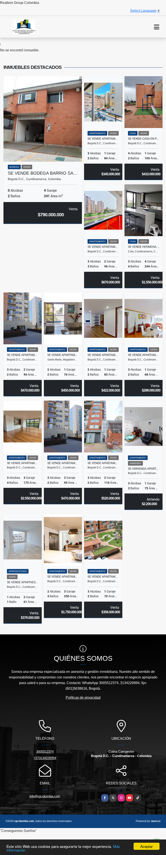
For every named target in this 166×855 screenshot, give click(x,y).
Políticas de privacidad (83, 697)
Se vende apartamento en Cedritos (103, 355)
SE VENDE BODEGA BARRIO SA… (43, 173)
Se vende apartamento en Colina (103, 246)
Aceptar (146, 846)
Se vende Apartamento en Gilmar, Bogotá (143, 355)
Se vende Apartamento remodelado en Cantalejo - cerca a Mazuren (103, 576)
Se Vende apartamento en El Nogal (22, 463)
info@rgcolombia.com (44, 796)
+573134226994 (45, 758)
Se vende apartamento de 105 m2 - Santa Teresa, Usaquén (103, 463)
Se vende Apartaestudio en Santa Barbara (22, 582)
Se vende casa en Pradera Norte (143, 138)
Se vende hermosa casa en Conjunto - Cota (143, 246)
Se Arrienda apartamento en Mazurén (143, 468)
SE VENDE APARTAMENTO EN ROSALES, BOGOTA (63, 576)
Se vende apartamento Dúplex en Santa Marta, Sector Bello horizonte (63, 355)
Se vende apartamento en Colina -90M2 (63, 463)
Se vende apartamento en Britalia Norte (103, 138)
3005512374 (45, 751)
